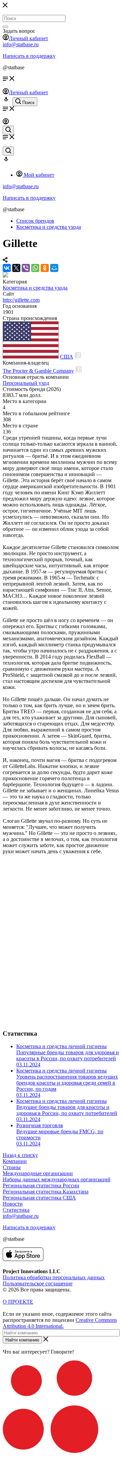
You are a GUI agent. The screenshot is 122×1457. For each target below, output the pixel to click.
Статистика (16, 1210)
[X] (16, 268)
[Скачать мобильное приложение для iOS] (23, 1259)
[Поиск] (5, 27)
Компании (15, 1161)
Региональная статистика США (39, 1198)
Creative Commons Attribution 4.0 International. (60, 1323)
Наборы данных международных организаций (56, 1179)
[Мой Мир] (54, 268)
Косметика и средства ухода (35, 288)
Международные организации (38, 1173)
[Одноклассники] (45, 268)
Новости (13, 1204)
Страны (12, 1167)
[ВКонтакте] (7, 268)
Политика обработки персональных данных (54, 1277)
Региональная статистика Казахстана (45, 1191)
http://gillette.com (21, 300)
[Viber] (26, 268)
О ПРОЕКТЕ (18, 1302)
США (66, 357)
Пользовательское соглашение (38, 1283)
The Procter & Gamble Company (38, 371)
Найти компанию (22, 1339)
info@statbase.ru (21, 44)
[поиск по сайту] (8, 130)
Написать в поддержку (29, 56)
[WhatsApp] (35, 268)
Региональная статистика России (41, 1185)
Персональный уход (26, 383)
